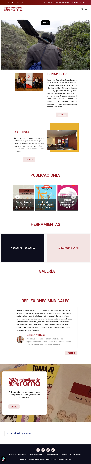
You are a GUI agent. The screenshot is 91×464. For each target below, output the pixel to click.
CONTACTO (76, 455)
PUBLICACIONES (36, 455)
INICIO (11, 455)
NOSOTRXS (22, 455)
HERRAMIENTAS (52, 455)
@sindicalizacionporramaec (20, 433)
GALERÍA (65, 455)
